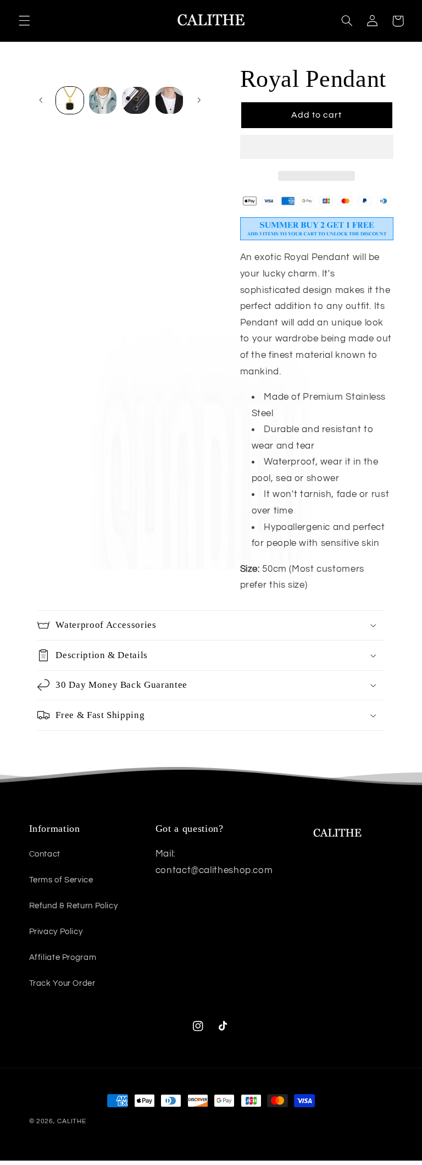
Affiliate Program (63, 957)
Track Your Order (62, 983)
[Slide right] (199, 100)
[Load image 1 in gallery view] (70, 100)
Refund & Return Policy (73, 906)
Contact (44, 854)
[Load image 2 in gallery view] (102, 100)
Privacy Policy (56, 931)
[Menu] (24, 21)
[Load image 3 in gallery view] (135, 100)
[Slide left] (41, 100)
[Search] (346, 21)
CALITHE (71, 1121)
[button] (316, 148)
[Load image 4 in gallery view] (169, 100)
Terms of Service (61, 880)
